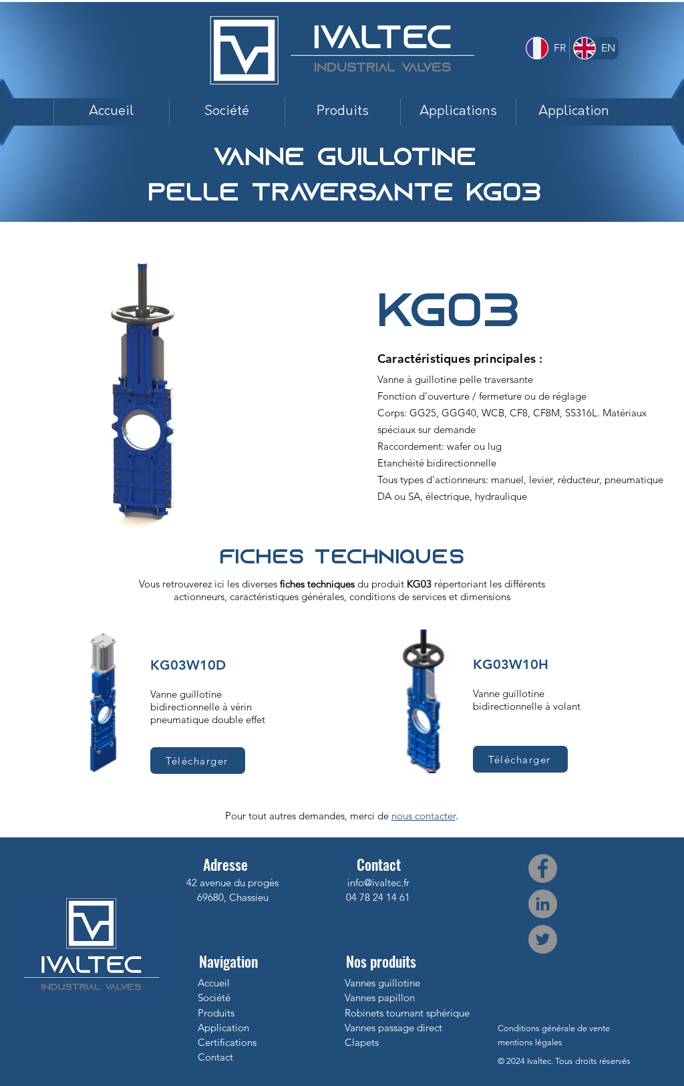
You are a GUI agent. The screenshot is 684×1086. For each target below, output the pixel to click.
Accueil (214, 982)
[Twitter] (542, 939)
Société (214, 997)
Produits (216, 1012)
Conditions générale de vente (554, 1028)
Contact (215, 1057)
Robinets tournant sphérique (407, 1012)
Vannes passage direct (393, 1027)
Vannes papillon (380, 997)
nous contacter (423, 815)
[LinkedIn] (542, 904)
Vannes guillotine (382, 982)
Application (223, 1027)
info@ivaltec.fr (378, 882)
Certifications (227, 1042)
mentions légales (530, 1042)
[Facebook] (542, 868)
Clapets (362, 1042)
